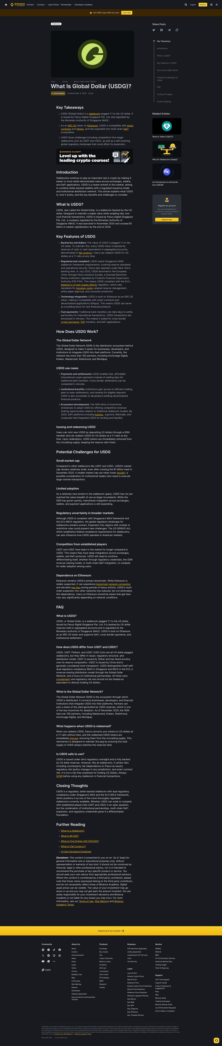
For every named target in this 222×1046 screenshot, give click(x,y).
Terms (74, 968)
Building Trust (77, 974)
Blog (73, 978)
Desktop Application (79, 994)
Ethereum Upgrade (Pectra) (137, 996)
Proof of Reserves (162, 968)
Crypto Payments (106, 958)
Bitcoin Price (132, 979)
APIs (157, 995)
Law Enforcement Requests (165, 1008)
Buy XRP (130, 1005)
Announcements (78, 955)
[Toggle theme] (216, 4)
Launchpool (103, 971)
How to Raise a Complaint (165, 1011)
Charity (102, 987)
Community (76, 981)
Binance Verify (160, 998)
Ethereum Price (133, 983)
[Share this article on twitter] (153, 30)
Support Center (161, 983)
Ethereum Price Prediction (137, 992)
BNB (157, 955)
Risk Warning (76, 984)
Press (74, 961)
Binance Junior (105, 961)
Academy (103, 965)
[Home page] (17, 4)
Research (102, 984)
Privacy (74, 971)
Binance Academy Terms (83, 1034)
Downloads (76, 991)
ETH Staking (104, 978)
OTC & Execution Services (165, 958)
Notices (74, 987)
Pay (100, 955)
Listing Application (134, 952)
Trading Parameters (162, 1001)
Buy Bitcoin (131, 999)
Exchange (103, 949)
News (74, 958)
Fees (157, 992)
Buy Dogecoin (132, 1009)
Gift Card (102, 968)
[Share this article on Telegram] (169, 30)
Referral (158, 952)
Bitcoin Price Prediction (136, 989)
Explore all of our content (109, 931)
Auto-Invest (103, 974)
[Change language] (211, 5)
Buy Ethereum (132, 1012)
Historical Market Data (163, 961)
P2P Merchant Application (137, 949)
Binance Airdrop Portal (163, 1004)
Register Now (167, 220)
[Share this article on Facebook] (161, 30)
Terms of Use (59, 1034)
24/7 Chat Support (162, 979)
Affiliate (158, 949)
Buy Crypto (103, 952)
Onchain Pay (132, 961)
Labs (129, 958)
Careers (74, 952)
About (74, 949)
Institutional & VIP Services (137, 955)
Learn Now (127, 13)
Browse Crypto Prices (135, 976)
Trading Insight (161, 965)
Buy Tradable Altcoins (135, 1015)
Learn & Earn (132, 973)
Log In (193, 4)
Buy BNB (130, 1002)
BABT (101, 981)
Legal (74, 965)
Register (203, 5)
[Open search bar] (185, 5)
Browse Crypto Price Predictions (139, 986)
